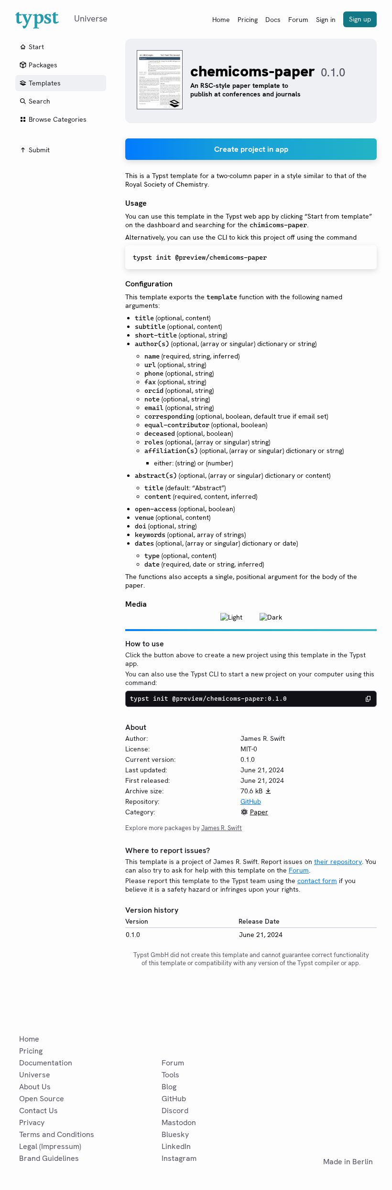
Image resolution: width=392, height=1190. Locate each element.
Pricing (248, 19)
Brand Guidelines (49, 1158)
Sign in (326, 19)
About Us (35, 1087)
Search (39, 101)
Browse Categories (58, 119)
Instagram (179, 1158)
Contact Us (38, 1111)
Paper (259, 812)
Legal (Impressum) (50, 1146)
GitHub (250, 801)
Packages (43, 65)
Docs (273, 19)
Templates (45, 83)
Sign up (360, 19)
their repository (338, 861)
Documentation (45, 1063)
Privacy (31, 1122)
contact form (317, 880)
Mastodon (179, 1122)
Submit (39, 150)
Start (36, 46)
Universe (34, 1075)
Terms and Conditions (56, 1134)
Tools (170, 1075)
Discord (175, 1111)
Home (221, 19)
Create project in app (251, 149)
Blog (169, 1087)
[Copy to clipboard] (368, 699)
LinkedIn (176, 1146)
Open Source (41, 1099)
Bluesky (175, 1134)
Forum (298, 19)
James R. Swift (221, 828)
